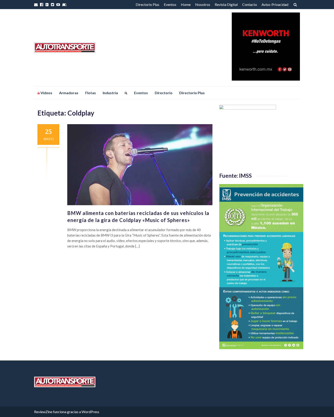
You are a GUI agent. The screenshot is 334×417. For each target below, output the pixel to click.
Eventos (170, 4)
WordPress (90, 412)
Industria (110, 93)
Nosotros (202, 4)
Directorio (163, 93)
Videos (46, 93)
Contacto (249, 4)
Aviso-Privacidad (275, 4)
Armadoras (68, 93)
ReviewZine (43, 412)
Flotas (90, 93)
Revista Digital (226, 4)
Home (186, 4)
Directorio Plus (147, 4)
